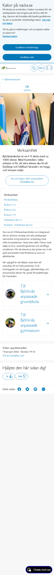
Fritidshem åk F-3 (13, 220)
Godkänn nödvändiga (27, 47)
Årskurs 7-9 (10, 215)
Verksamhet (11, 194)
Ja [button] (7, 376)
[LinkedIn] (35, 389)
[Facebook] (19, 389)
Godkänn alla (27, 57)
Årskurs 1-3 (10, 204)
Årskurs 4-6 (10, 209)
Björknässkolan (12, 79)
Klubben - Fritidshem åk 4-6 (18, 225)
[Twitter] (27, 389)
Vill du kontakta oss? (13, 355)
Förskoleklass (11, 199)
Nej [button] (20, 376)
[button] (34, 68)
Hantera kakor (10, 36)
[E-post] (43, 389)
